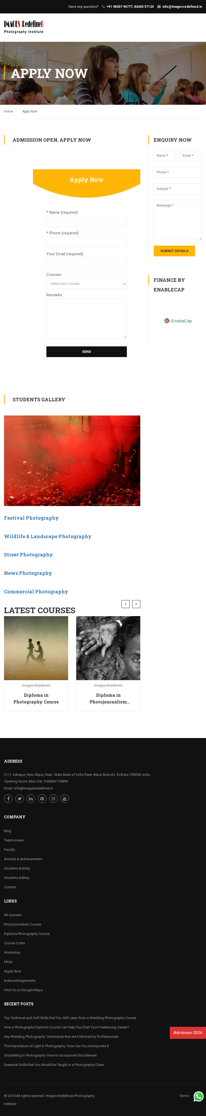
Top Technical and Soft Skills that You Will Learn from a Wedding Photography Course (70, 1018)
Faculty (9, 850)
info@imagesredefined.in (182, 7)
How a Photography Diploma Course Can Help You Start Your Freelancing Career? (66, 1027)
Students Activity (17, 868)
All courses (12, 915)
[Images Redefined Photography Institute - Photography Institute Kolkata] (25, 30)
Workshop (12, 952)
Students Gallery (16, 878)
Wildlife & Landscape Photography (47, 536)
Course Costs (14, 943)
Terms (184, 1096)
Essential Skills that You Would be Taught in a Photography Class (54, 1065)
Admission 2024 (187, 1032)
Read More (35, 648)
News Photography (28, 573)
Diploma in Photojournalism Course (108, 698)
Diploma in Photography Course (36, 698)
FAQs (8, 962)
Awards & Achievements (23, 859)
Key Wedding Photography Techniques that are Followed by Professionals (61, 1037)
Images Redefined (36, 685)
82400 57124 (144, 7)
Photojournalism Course (22, 924)
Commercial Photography (36, 591)
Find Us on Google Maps (23, 990)
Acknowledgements (19, 981)
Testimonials (14, 840)
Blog (7, 831)
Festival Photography (31, 518)
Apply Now (12, 971)
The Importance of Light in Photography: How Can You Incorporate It (56, 1046)
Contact (10, 887)
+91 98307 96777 (119, 7)
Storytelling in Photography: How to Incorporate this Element (50, 1055)
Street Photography (28, 554)
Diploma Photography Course (27, 934)
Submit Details (174, 251)
